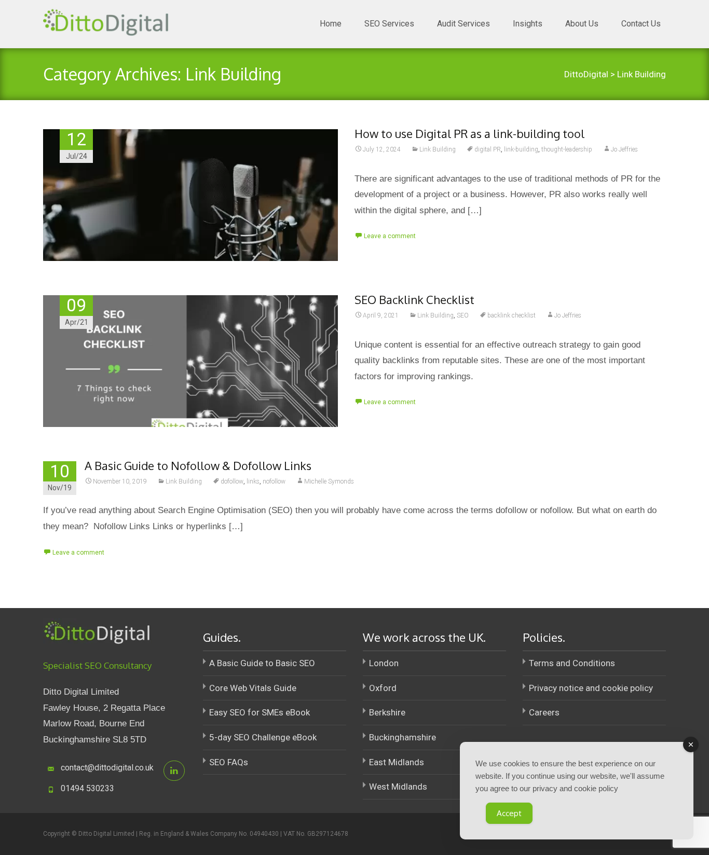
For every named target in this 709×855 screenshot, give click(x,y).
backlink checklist (511, 315)
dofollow (232, 481)
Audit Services (463, 24)
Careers (544, 712)
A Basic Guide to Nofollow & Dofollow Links (198, 465)
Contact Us (641, 24)
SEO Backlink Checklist (414, 299)
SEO (463, 315)
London (384, 663)
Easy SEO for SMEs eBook (259, 712)
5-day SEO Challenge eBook (263, 737)
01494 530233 (87, 788)
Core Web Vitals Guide (252, 688)
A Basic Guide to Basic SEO (262, 663)
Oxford (383, 688)
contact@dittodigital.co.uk (107, 768)
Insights (527, 24)
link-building (521, 149)
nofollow (274, 481)
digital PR (487, 149)
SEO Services (389, 24)
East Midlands (396, 762)
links (253, 481)
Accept (509, 813)
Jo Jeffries (624, 149)
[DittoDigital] (104, 21)
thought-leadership (566, 149)
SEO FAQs (228, 762)
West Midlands (398, 786)
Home (331, 24)
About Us (581, 24)
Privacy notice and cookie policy (591, 688)
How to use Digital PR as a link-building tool (469, 133)
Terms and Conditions (572, 663)
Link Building (437, 149)
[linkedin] (174, 770)
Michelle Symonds (329, 481)
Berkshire (387, 712)
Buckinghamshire (402, 737)
